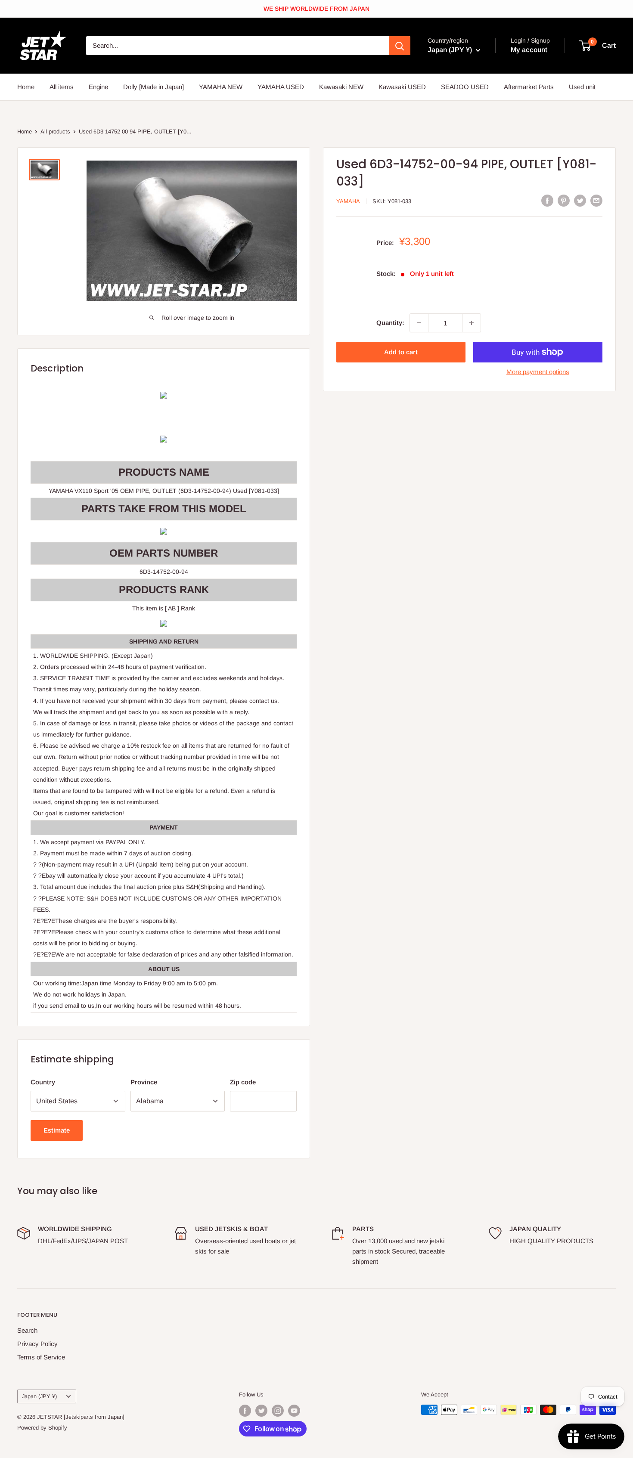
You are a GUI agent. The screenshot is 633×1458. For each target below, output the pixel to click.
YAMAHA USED (281, 86)
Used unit (582, 86)
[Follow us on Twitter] (261, 1411)
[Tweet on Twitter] (580, 200)
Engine (98, 86)
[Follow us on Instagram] (278, 1411)
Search (27, 1330)
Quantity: (390, 322)
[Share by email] (596, 200)
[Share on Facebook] (547, 200)
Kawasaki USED (402, 86)
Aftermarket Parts (529, 86)
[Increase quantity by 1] (471, 323)
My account (529, 49)
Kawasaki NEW (341, 86)
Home (25, 86)
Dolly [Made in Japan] (153, 86)
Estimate (56, 1130)
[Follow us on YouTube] (294, 1411)
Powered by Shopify (42, 1427)
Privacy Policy (37, 1343)
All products (55, 131)
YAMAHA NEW (220, 86)
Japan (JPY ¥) (39, 1396)
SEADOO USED (465, 86)
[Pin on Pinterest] (564, 200)
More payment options (537, 371)
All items (62, 86)
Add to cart (401, 352)
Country (43, 1082)
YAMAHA (348, 201)
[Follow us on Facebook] (245, 1411)
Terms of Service (41, 1357)
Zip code (243, 1082)
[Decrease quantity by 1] (419, 323)
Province (143, 1082)
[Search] (399, 45)
